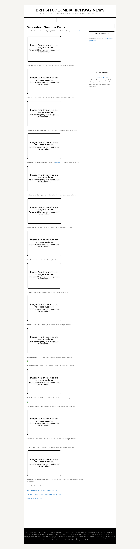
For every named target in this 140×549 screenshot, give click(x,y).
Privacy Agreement (60, 540)
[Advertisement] (55, 513)
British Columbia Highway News (70, 10)
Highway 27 (58, 162)
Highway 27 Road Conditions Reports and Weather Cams (44, 494)
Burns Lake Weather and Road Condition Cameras (42, 490)
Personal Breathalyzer (101, 78)
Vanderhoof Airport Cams (34, 498)
